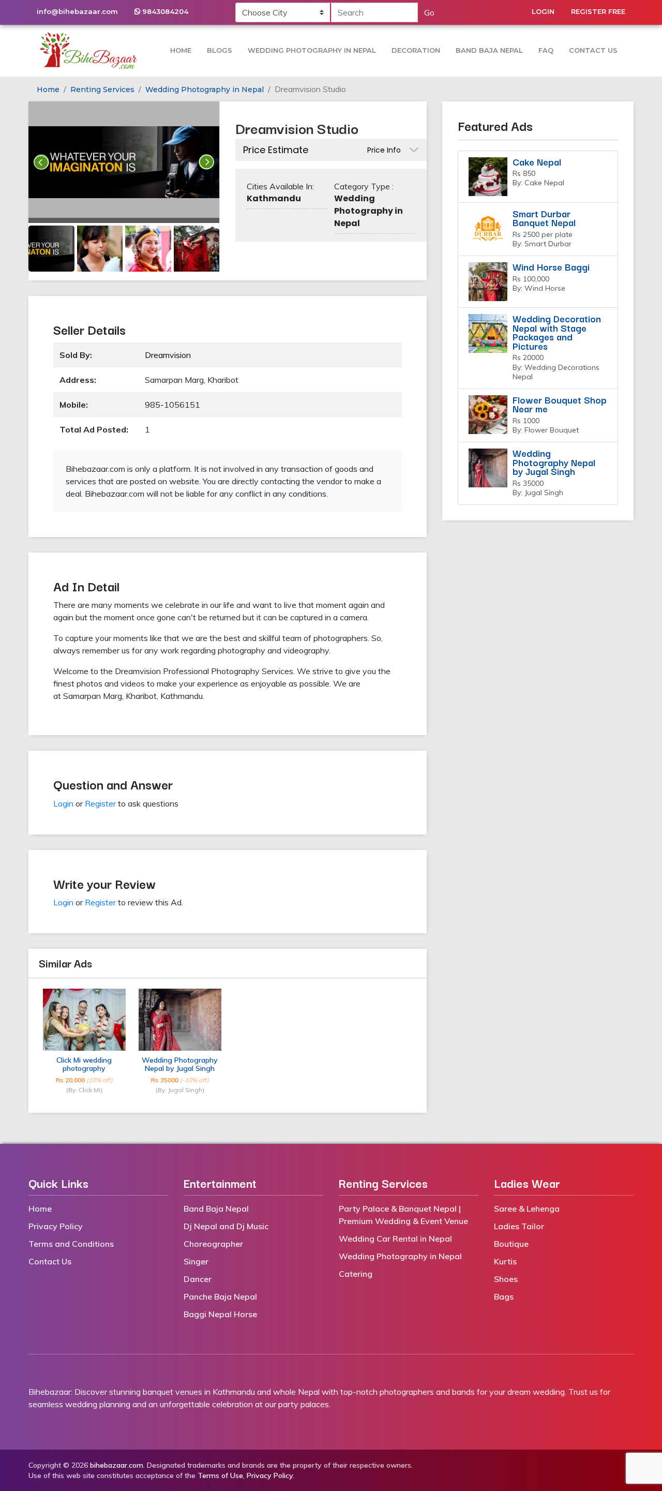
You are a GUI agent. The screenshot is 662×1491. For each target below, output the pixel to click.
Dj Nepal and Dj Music (226, 1226)
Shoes (506, 1279)
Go (429, 12)
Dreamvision (168, 355)
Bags (504, 1296)
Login (543, 11)
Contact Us (593, 50)
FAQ (545, 50)
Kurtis (505, 1261)
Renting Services (102, 89)
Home (180, 50)
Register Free (598, 11)
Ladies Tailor (519, 1226)
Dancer (198, 1279)
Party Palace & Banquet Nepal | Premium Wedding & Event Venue (403, 1214)
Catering (355, 1274)
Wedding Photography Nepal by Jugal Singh (180, 1064)
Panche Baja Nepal (220, 1296)
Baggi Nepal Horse (220, 1314)
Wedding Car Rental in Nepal (395, 1238)
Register (100, 803)
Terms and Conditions (71, 1244)
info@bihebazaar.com (77, 11)
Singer (196, 1261)
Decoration (416, 50)
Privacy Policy (55, 1226)
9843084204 (164, 11)
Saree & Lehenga (527, 1208)
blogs (219, 50)
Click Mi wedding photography (84, 1064)
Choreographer (213, 1244)
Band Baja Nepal (489, 50)
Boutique (511, 1244)
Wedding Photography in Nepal (312, 50)
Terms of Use (220, 1475)
